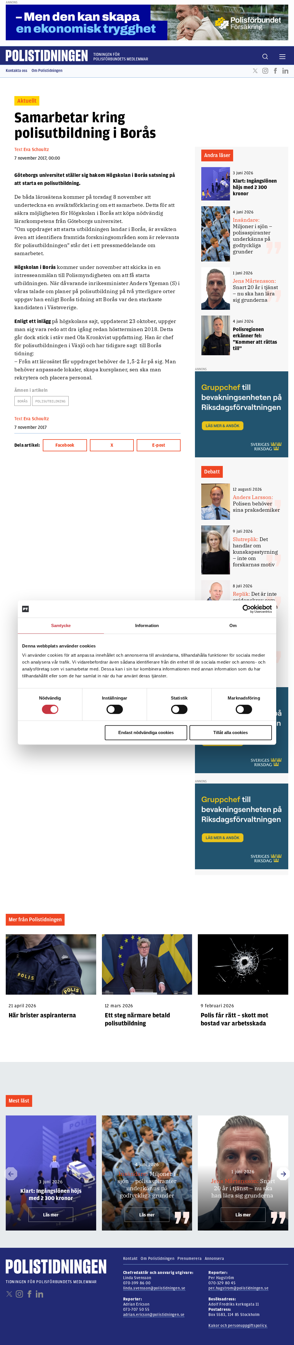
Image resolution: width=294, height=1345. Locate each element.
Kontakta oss (16, 70)
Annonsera (214, 1258)
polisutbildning (50, 401)
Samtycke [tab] (61, 625)
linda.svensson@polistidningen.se (154, 1288)
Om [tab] (233, 625)
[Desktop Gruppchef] (241, 414)
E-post (158, 445)
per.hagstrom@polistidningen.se (238, 1288)
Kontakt (130, 1258)
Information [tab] (147, 625)
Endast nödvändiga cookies (146, 732)
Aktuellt (26, 101)
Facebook (275, 71)
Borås (23, 401)
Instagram (265, 71)
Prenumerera (189, 1258)
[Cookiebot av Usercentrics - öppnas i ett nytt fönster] (247, 609)
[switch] (115, 709)
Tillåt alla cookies (230, 732)
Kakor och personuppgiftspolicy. (238, 1325)
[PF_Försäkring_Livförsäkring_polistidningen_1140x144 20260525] (147, 22)
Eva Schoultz (36, 149)
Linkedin (285, 71)
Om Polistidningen (47, 70)
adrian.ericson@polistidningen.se (154, 1314)
